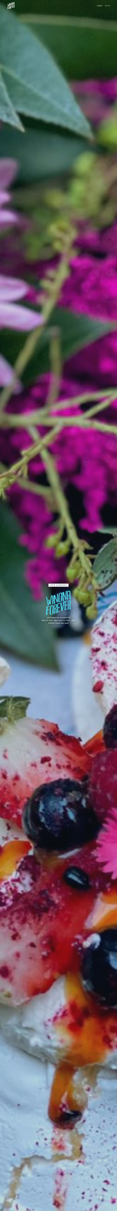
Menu (107, 6)
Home (100, 6)
